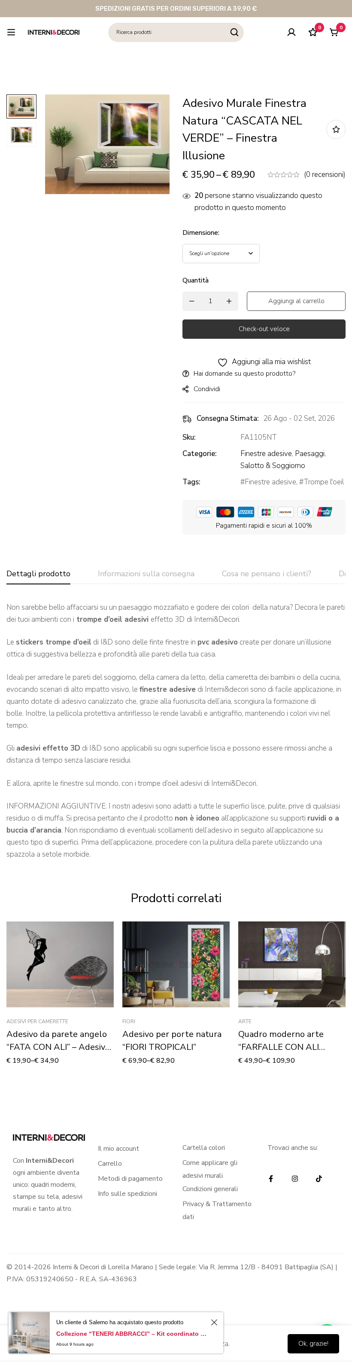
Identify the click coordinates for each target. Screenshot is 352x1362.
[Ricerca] (234, 32)
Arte (245, 1021)
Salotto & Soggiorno (272, 466)
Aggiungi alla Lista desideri (336, 129)
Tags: (191, 482)
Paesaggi (310, 454)
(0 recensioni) (325, 174)
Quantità (195, 280)
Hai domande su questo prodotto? (244, 373)
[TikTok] (319, 1178)
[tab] (38, 574)
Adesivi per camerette (37, 1021)
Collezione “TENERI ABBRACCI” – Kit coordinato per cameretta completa (132, 1333)
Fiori (128, 1021)
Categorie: (199, 454)
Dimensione (200, 232)
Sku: (189, 437)
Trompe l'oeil (323, 482)
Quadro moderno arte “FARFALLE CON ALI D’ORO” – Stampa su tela (287, 1047)
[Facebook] (270, 1178)
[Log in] (291, 32)
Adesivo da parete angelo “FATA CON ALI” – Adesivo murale (58, 1047)
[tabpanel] (176, 731)
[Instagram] (294, 1178)
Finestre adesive (266, 454)
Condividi (207, 389)
